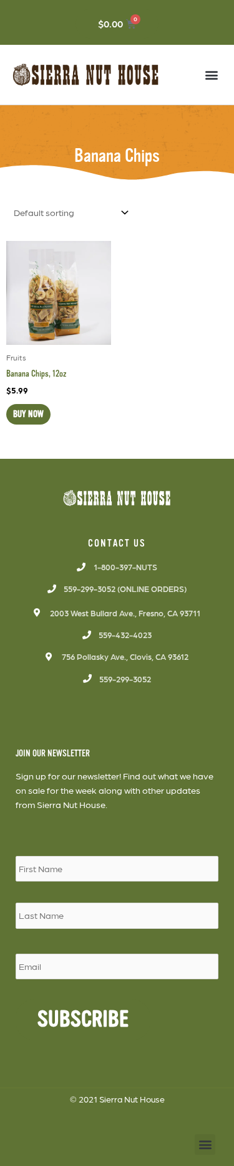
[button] (211, 74)
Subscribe (83, 1019)
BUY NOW (28, 414)
